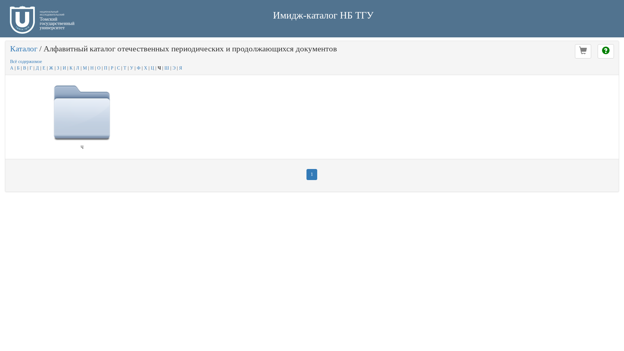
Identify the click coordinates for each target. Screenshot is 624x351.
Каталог (23, 48)
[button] (583, 51)
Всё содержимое (26, 61)
